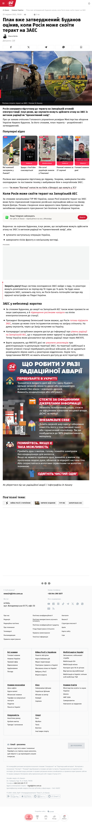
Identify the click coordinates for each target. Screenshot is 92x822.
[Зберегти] (81, 47)
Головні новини (13, 655)
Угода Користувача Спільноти (43, 629)
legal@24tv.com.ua (34, 786)
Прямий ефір (12, 662)
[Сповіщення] (89, 3)
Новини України (18, 10)
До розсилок (76, 746)
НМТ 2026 (67, 697)
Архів (64, 627)
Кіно (37, 685)
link (49, 604)
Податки (10, 704)
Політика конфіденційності (43, 615)
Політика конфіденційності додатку (46, 625)
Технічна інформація (40, 637)
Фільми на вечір (41, 695)
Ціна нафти (11, 688)
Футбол (38, 721)
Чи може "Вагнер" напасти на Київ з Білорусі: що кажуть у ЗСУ (43, 187)
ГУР (13, 41)
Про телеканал (9, 627)
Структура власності (69, 623)
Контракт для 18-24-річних (73, 668)
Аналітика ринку (13, 718)
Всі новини (12, 652)
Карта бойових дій (42, 659)
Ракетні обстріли (42, 655)
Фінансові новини (14, 695)
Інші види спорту (42, 731)
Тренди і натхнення (15, 725)
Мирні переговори (42, 662)
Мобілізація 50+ (69, 661)
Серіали (38, 701)
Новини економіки (16, 685)
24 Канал (6, 10)
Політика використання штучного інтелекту (45, 620)
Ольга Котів (12, 36)
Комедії (38, 698)
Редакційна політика (11, 623)
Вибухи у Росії (40, 672)
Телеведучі (8, 631)
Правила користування (12, 639)
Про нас (6, 615)
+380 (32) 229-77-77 (20, 783)
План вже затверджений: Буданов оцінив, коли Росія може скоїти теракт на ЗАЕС (56, 10)
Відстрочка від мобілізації (73, 671)
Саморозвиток (69, 701)
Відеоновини (12, 665)
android (13, 796)
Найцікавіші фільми (43, 688)
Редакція (7, 619)
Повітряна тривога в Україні (46, 665)
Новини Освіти (70, 685)
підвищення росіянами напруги (48, 312)
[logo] (10, 3)
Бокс (37, 718)
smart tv (39, 796)
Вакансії (65, 619)
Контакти (65, 615)
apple (26, 796)
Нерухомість (13, 715)
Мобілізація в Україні (73, 652)
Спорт (38, 715)
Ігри (63, 635)
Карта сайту (66, 631)
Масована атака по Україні (45, 668)
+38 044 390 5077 (55, 594)
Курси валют (12, 691)
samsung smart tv (53, 796)
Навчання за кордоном (72, 704)
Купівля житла (13, 721)
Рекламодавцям (9, 635)
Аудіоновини (12, 668)
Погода (10, 672)
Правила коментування (41, 633)
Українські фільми (42, 691)
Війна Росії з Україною (45, 652)
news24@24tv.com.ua (13, 594)
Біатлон (38, 728)
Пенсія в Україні (13, 707)
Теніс (37, 725)
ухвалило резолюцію (57, 342)
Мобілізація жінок (70, 665)
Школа (66, 694)
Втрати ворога (41, 675)
